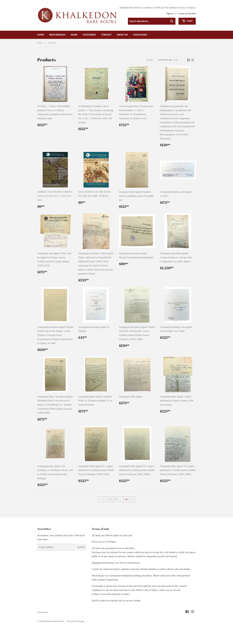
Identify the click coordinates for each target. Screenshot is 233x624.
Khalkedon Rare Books (54, 621)
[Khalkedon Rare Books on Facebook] (187, 612)
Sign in (169, 13)
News (74, 34)
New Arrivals (57, 34)
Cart (189, 21)
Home (40, 34)
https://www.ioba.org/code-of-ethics (112, 594)
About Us (122, 34)
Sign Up (81, 547)
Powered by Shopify (75, 621)
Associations (42, 612)
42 (126, 499)
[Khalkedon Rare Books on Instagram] (192, 612)
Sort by (149, 60)
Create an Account (187, 13)
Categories (89, 34)
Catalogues (140, 34)
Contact (106, 34)
